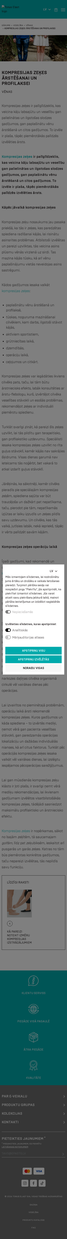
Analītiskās (20, 630)
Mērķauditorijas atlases (28, 637)
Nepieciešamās (22, 612)
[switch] (8, 630)
